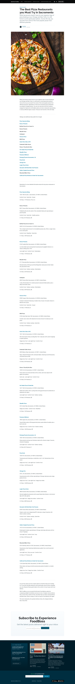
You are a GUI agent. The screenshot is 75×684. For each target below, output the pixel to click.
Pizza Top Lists (23, 7)
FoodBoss (24, 26)
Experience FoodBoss (15, 1)
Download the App (36, 1)
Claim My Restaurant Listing (46, 1)
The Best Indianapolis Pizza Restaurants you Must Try (18, 647)
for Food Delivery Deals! (37, 673)
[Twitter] (56, 2)
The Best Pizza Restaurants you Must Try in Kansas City (19, 653)
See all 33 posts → (16, 663)
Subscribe (60, 1)
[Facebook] (54, 2)
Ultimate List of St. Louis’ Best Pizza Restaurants (18, 658)
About (22, 1)
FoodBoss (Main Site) (28, 1)
